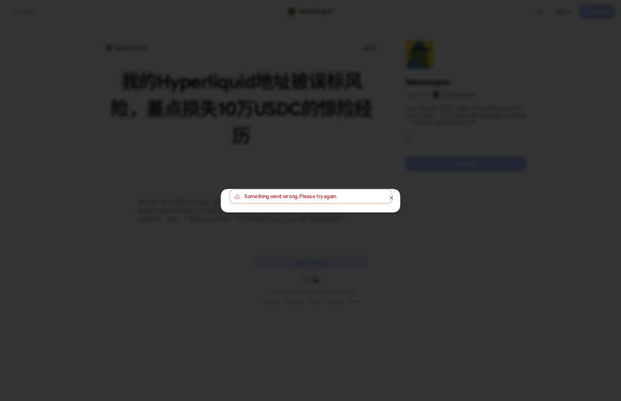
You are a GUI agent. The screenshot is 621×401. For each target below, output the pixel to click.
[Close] (391, 198)
